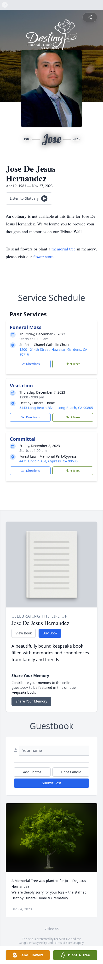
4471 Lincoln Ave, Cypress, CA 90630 (48, 461)
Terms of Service (64, 943)
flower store (43, 256)
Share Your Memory (31, 701)
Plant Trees (72, 364)
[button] (51, 837)
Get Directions (30, 364)
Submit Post (51, 783)
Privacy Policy (38, 943)
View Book (24, 633)
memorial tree (64, 249)
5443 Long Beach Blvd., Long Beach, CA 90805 (56, 407)
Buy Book (50, 633)
